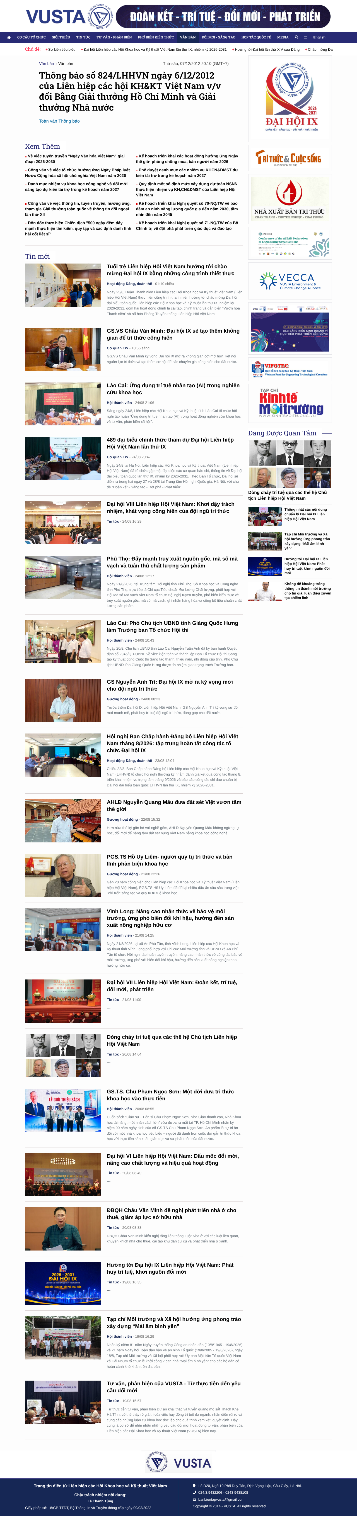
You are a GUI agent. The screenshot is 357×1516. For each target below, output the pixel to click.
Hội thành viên (119, 403)
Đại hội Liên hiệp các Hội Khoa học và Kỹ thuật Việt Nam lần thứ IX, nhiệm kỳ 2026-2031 (155, 49)
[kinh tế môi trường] (290, 403)
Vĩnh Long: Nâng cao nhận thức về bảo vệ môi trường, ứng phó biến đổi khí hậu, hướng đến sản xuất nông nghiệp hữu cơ (170, 918)
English (319, 37)
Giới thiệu (61, 37)
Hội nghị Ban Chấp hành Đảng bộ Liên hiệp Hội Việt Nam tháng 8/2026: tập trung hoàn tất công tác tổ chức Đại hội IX (172, 744)
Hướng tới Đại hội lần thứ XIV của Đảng (267, 49)
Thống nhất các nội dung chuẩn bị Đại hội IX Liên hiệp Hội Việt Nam (305, 514)
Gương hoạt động (122, 699)
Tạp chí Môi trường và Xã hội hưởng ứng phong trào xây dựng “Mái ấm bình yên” (307, 541)
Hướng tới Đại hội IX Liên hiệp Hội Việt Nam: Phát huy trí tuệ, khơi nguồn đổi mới (307, 566)
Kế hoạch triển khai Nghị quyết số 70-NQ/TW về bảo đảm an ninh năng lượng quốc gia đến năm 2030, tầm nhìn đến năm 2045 (187, 209)
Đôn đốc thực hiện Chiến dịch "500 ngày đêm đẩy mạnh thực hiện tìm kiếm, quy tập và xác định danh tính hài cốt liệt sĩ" (78, 229)
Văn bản (188, 37)
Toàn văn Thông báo (59, 121)
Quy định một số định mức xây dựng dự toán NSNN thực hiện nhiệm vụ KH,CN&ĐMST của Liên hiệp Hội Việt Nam (187, 190)
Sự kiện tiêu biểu (62, 49)
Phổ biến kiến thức (156, 37)
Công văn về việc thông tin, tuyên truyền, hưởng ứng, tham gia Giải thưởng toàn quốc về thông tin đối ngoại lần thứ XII (78, 209)
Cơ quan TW (117, 348)
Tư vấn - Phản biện (114, 37)
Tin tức (83, 37)
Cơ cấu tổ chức (31, 37)
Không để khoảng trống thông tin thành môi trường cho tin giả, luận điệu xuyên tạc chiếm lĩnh (307, 591)
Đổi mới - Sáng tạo (218, 37)
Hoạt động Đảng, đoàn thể (129, 284)
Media (282, 37)
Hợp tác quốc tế (256, 37)
